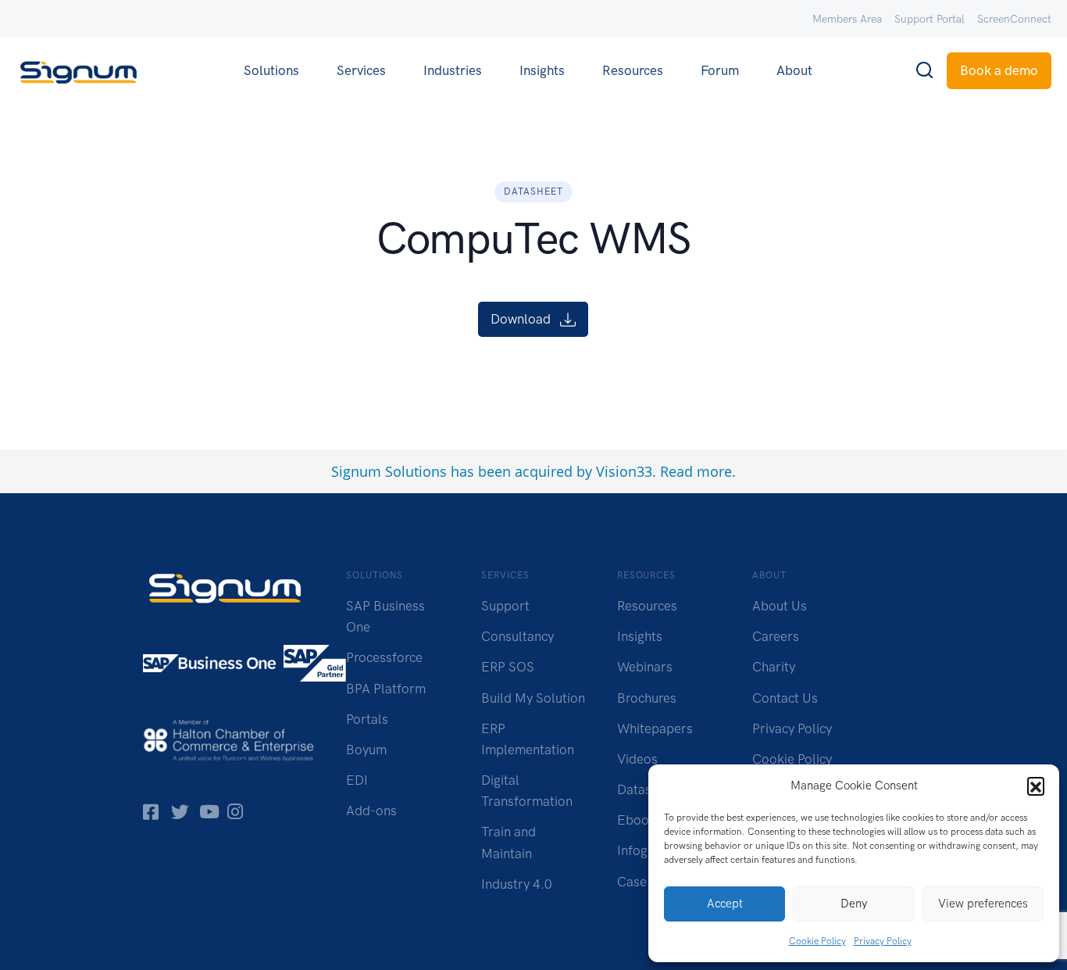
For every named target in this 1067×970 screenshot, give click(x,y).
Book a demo (999, 70)
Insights (542, 70)
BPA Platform (386, 688)
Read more (696, 471)
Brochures (646, 698)
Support (505, 606)
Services (361, 70)
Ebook (636, 820)
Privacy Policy (883, 941)
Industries (452, 70)
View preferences (983, 904)
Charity (773, 667)
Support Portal (929, 19)
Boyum (366, 749)
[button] (1036, 785)
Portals (367, 719)
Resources (632, 70)
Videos (637, 759)
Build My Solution (533, 698)
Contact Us (785, 698)
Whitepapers (655, 728)
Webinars (645, 667)
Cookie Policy (817, 941)
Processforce (384, 657)
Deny (853, 904)
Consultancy (517, 636)
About (794, 70)
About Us (779, 606)
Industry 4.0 (516, 884)
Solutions (271, 70)
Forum (720, 70)
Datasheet (647, 789)
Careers (775, 636)
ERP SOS (507, 667)
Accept (725, 904)
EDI (357, 780)
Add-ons (371, 810)
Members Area (847, 19)
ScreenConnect (1014, 19)
